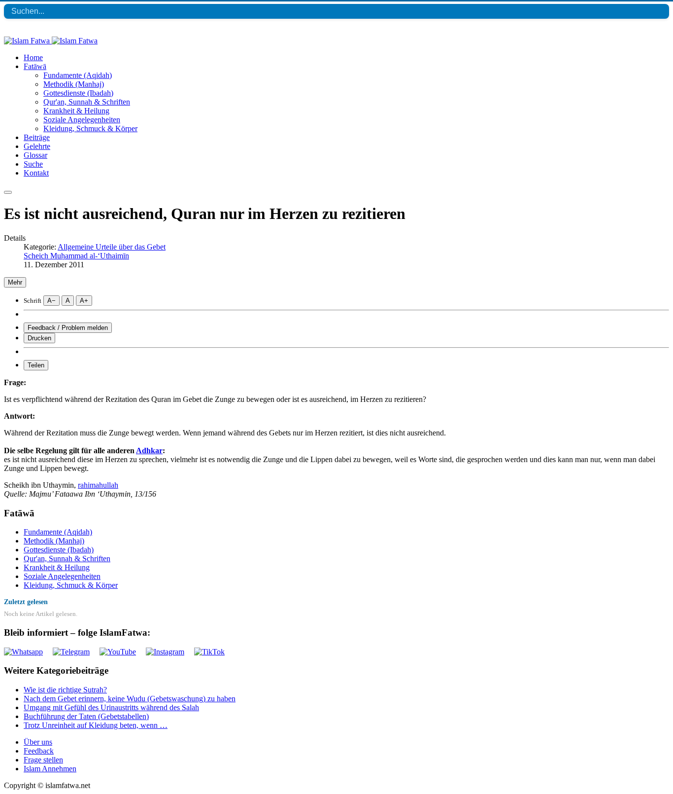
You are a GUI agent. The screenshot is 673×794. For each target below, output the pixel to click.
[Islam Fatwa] (51, 40)
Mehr (15, 282)
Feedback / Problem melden (68, 327)
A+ (84, 300)
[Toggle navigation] (8, 192)
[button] (35, 66)
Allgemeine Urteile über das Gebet (112, 247)
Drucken (39, 338)
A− (51, 300)
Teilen (36, 365)
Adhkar (149, 450)
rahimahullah (98, 485)
